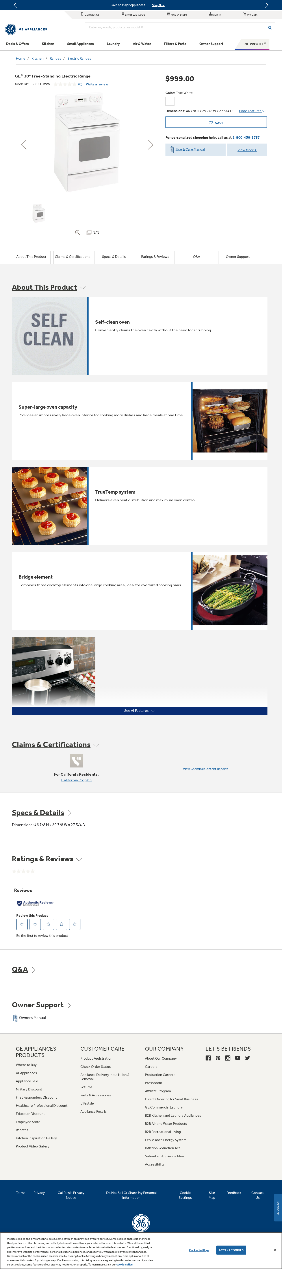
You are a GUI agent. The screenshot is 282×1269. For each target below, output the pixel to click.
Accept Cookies (231, 1250)
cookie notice (124, 1264)
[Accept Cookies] (275, 1250)
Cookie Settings (199, 1250)
